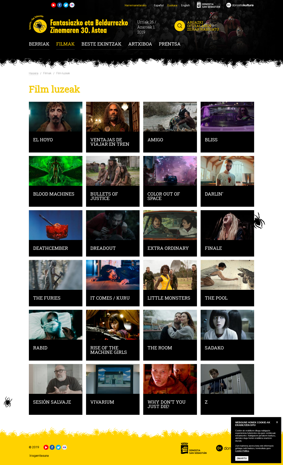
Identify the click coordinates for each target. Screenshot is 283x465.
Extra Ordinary (168, 248)
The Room (159, 348)
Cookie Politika (242, 451)
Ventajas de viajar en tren (109, 142)
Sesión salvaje (52, 402)
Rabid (40, 348)
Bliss (211, 140)
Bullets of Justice (104, 196)
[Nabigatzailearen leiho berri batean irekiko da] (238, 4)
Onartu (242, 458)
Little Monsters (168, 298)
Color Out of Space (163, 196)
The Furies (46, 298)
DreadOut (103, 248)
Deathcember (50, 248)
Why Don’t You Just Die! (166, 404)
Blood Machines (53, 194)
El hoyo (43, 140)
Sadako (214, 348)
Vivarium (102, 402)
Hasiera (33, 73)
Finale (213, 248)
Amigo (155, 140)
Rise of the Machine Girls (108, 350)
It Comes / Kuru (110, 298)
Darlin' (214, 194)
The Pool (216, 298)
